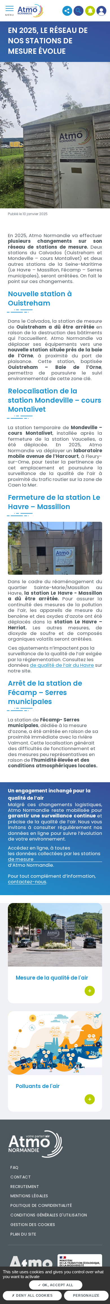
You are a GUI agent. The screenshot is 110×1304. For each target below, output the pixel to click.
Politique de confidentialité (41, 1205)
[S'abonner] (90, 11)
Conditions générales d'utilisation (48, 1215)
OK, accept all (57, 1285)
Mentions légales (29, 1196)
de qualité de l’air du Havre (62, 665)
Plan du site (23, 1234)
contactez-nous (27, 881)
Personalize (86, 1296)
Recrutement (24, 1186)
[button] (78, 11)
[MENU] (10, 8)
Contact (20, 1177)
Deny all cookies (34, 1296)
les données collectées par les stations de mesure (54, 856)
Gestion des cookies (32, 1224)
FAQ (14, 1167)
